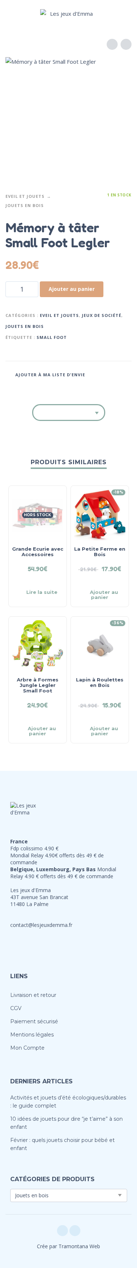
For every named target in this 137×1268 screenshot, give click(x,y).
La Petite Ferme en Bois (99, 551)
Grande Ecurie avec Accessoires (37, 551)
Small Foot (52, 337)
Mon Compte (27, 1048)
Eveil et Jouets (25, 196)
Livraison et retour (33, 995)
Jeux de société (101, 315)
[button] (13, 13)
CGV (16, 1008)
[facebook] (62, 1230)
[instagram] (74, 1230)
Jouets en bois (24, 205)
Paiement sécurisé (34, 1021)
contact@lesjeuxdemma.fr (41, 924)
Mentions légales (32, 1034)
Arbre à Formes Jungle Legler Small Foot (37, 685)
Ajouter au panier (72, 288)
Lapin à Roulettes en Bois (99, 682)
